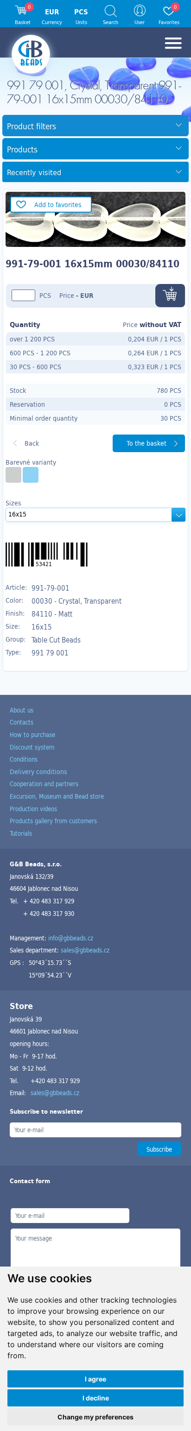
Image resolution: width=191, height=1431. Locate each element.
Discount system (32, 747)
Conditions (24, 759)
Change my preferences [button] (95, 1417)
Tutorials (21, 833)
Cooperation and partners (44, 783)
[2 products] (30, 475)
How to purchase (32, 734)
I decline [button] (96, 1398)
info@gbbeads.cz (70, 938)
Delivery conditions (38, 771)
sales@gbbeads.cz (85, 950)
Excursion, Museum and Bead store (57, 796)
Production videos (33, 808)
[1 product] (13, 475)
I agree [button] (95, 1379)
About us (21, 710)
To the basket (146, 443)
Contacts (21, 722)
